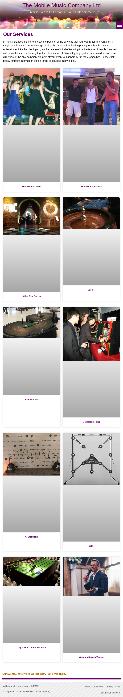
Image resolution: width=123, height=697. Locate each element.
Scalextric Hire (32, 399)
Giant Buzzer (31, 537)
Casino (91, 290)
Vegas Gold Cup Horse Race (32, 647)
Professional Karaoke (91, 186)
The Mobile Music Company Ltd (61, 5)
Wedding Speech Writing (91, 657)
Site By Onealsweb (110, 692)
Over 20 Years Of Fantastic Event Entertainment (61, 12)
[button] (119, 25)
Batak (91, 546)
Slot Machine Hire (91, 422)
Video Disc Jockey (32, 296)
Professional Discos (32, 186)
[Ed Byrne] (61, 678)
